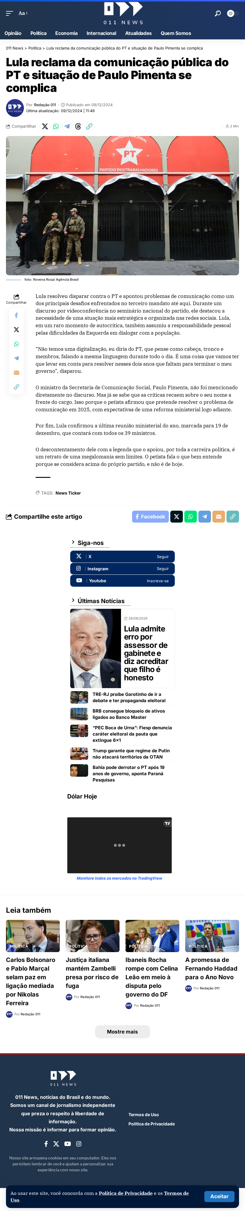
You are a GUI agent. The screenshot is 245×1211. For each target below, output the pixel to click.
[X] (122, 557)
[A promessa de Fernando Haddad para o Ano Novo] (212, 936)
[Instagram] (122, 569)
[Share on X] (45, 126)
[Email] (16, 372)
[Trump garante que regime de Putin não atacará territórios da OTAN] (79, 753)
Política (19, 946)
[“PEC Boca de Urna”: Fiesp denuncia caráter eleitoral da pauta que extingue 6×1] (79, 731)
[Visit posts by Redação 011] (15, 108)
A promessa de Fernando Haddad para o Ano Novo (211, 968)
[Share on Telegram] (67, 126)
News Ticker (68, 492)
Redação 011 (45, 105)
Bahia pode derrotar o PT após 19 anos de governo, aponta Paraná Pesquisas (129, 773)
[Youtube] (122, 581)
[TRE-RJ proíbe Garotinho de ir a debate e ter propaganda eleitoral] (79, 697)
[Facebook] (46, 1144)
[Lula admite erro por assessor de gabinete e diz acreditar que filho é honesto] (95, 648)
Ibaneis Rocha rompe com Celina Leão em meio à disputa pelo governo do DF (151, 977)
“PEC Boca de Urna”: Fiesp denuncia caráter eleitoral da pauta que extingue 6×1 (132, 734)
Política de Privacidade (126, 1193)
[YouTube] (68, 1144)
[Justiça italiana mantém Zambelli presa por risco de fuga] (93, 936)
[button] (219, 1196)
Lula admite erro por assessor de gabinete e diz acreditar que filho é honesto (146, 653)
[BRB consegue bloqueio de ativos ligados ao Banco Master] (79, 714)
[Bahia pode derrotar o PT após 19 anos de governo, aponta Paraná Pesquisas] (79, 770)
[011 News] (122, 13)
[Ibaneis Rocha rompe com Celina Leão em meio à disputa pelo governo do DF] (152, 936)
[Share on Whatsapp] (56, 126)
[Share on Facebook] (16, 315)
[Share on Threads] (78, 126)
